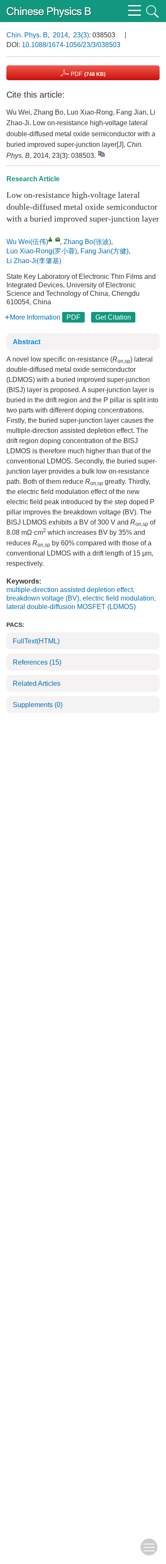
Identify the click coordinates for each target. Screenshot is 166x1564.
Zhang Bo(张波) (87, 241)
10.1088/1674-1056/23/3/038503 (71, 44)
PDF (87, 73)
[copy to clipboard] (101, 153)
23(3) (81, 35)
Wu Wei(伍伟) (27, 241)
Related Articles (36, 683)
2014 (60, 35)
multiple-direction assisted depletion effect (69, 589)
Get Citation (113, 317)
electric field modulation (118, 598)
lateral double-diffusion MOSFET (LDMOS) (71, 606)
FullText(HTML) (36, 641)
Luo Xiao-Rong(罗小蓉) (41, 251)
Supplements (38, 704)
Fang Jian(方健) (104, 251)
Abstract (26, 341)
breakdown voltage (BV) (42, 598)
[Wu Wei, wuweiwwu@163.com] (50, 239)
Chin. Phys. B (27, 35)
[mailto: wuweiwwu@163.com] (57, 239)
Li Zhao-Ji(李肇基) (33, 260)
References (37, 662)
